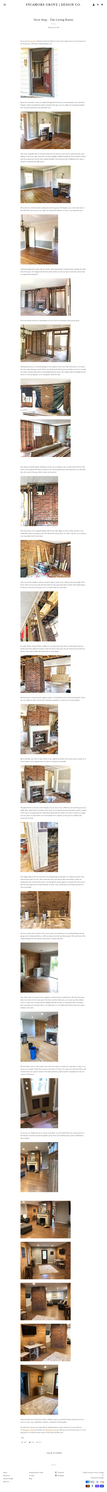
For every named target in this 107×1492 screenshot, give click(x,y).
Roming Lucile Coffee (36, 1472)
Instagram (26, 1430)
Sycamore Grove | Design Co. (53, 4)
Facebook (33, 1430)
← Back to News (53, 1453)
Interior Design (8, 1478)
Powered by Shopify (97, 1478)
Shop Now (6, 1475)
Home (5, 1472)
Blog (30, 1478)
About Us (6, 1482)
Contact (31, 1475)
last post (32, 41)
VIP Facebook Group (52, 1430)
